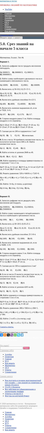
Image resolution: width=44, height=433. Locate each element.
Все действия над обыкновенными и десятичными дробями (20, 390)
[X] (8, 334)
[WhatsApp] (15, 334)
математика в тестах (8, 1)
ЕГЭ (7, 25)
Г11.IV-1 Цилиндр (12, 387)
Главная (8, 13)
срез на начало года (34, 337)
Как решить (10, 31)
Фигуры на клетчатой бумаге (17, 396)
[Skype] (18, 334)
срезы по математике (8, 340)
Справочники (10, 29)
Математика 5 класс (16, 337)
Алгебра (8, 18)
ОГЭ (7, 22)
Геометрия (9, 20)
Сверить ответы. (7, 327)
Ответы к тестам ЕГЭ (14, 394)
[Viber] (11, 334)
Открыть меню (6, 35)
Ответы (8, 27)
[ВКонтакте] (1, 334)
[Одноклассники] (4, 334)
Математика (10, 16)
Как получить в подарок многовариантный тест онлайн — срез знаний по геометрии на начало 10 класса (23, 382)
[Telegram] (22, 334)
